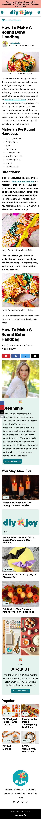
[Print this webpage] (2, 416)
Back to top (19, 815)
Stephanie (15, 43)
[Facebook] (18, 802)
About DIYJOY (31, 789)
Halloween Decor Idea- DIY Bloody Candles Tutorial (17, 504)
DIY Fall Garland (7, 747)
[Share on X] (2, 412)
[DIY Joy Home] (21, 12)
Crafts (19, 20)
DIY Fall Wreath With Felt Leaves (29, 749)
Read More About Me (13, 461)
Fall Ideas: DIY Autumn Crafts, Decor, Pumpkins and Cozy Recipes (19, 540)
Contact (20, 797)
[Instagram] (14, 802)
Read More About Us (20, 691)
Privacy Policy (32, 793)
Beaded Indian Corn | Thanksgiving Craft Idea (29, 723)
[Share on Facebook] (2, 403)
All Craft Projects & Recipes (14, 789)
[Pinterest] (27, 802)
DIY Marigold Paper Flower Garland (10, 722)
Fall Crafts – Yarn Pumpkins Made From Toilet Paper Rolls (18, 610)
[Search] (39, 12)
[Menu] (2, 12)
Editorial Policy (20, 793)
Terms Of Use (8, 793)
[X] (22, 802)
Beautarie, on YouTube (15, 99)
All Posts (12, 20)
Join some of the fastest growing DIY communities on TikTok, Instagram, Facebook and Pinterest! (20, 4)
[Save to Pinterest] (2, 407)
